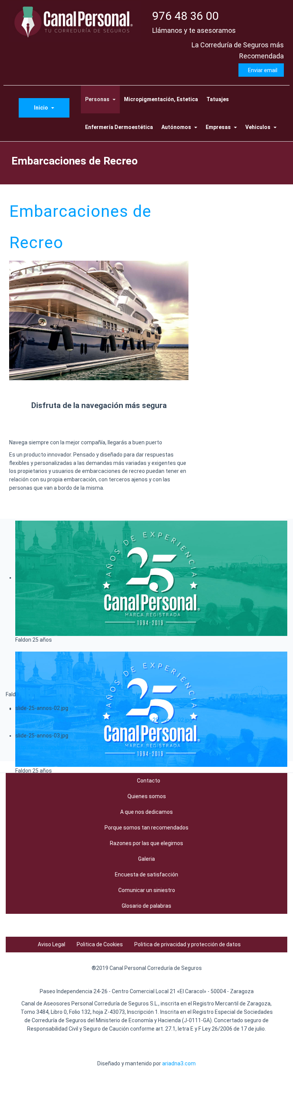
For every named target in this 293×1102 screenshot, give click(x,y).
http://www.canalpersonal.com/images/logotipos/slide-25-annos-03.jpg (103, 747)
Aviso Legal (51, 944)
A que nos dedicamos (146, 812)
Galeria (146, 859)
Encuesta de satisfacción (146, 874)
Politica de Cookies (100, 944)
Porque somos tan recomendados (146, 827)
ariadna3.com (179, 1063)
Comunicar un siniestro (146, 890)
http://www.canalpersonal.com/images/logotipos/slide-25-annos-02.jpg (103, 720)
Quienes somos (146, 796)
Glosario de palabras (146, 906)
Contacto (148, 781)
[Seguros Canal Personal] (75, 21)
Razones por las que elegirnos (146, 843)
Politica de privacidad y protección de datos (187, 944)
